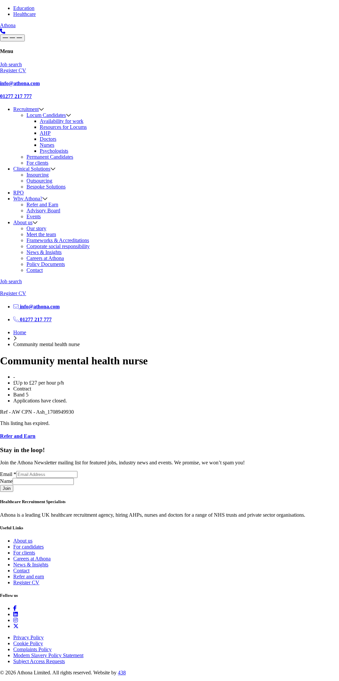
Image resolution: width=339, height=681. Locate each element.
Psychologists (54, 151)
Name (6, 481)
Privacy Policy (28, 637)
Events (33, 216)
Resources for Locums (63, 127)
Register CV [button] (13, 70)
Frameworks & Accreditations (57, 240)
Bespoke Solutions (46, 186)
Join (7, 488)
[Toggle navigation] (12, 37)
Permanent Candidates (49, 157)
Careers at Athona (45, 258)
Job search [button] (11, 64)
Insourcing (37, 175)
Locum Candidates (46, 115)
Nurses (47, 145)
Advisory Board (43, 210)
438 (122, 672)
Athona (8, 25)
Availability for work (61, 121)
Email (8, 474)
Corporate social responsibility (58, 246)
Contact (34, 270)
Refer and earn (28, 576)
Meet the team (41, 234)
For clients (37, 163)
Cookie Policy (28, 643)
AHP (45, 133)
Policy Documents (45, 264)
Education (23, 8)
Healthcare (24, 14)
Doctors (48, 139)
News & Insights (44, 252)
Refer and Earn (42, 204)
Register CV (26, 582)
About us (22, 222)
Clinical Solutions (31, 169)
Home (19, 332)
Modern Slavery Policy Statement (48, 655)
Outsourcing (39, 180)
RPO (18, 192)
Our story (36, 228)
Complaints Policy (32, 649)
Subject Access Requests (39, 661)
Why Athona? (27, 198)
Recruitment (26, 109)
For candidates (28, 547)
